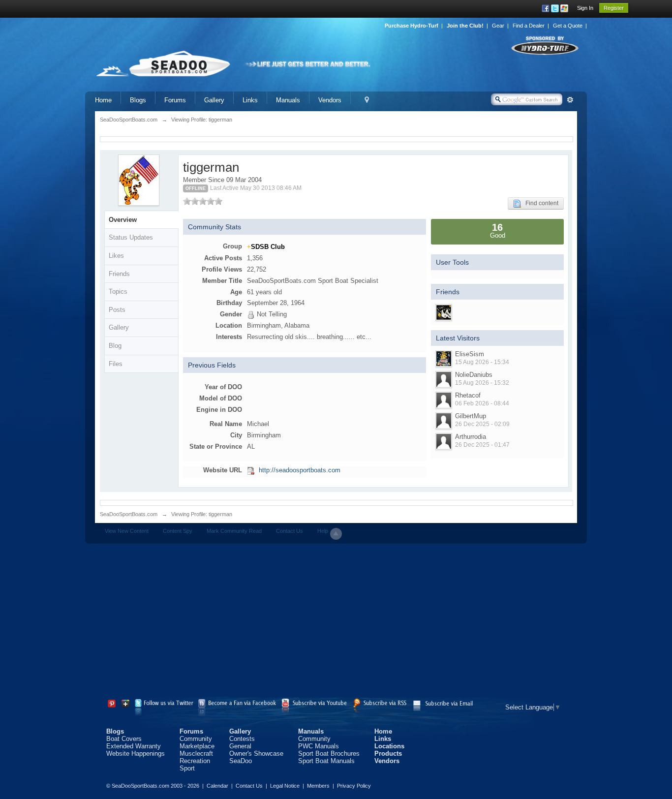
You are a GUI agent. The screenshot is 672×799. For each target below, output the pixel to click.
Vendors (329, 100)
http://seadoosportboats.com (299, 470)
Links (250, 100)
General (240, 746)
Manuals (288, 100)
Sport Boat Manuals (326, 761)
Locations (389, 746)
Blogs (138, 100)
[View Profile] (443, 358)
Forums (175, 100)
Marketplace (197, 746)
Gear (498, 26)
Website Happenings (135, 753)
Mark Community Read (234, 531)
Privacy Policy (354, 786)
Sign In (585, 8)
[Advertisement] (336, 622)
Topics (118, 291)
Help (322, 531)
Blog (115, 345)
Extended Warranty (133, 746)
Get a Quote (567, 26)
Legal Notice (285, 786)
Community (196, 738)
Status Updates (131, 237)
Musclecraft (196, 753)
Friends (119, 273)
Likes (116, 255)
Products (388, 753)
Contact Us (289, 531)
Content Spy (177, 531)
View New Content (127, 531)
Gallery (214, 100)
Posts (117, 309)
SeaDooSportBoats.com (128, 514)
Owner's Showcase (256, 753)
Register (614, 8)
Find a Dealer (529, 26)
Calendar (217, 786)
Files (115, 364)
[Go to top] (336, 534)
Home (103, 100)
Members (318, 786)
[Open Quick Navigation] (367, 100)
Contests (242, 738)
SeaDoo (240, 761)
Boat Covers (124, 738)
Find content (539, 203)
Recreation (195, 761)
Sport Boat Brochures (329, 753)
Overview (123, 219)
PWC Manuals (318, 746)
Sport (187, 768)
